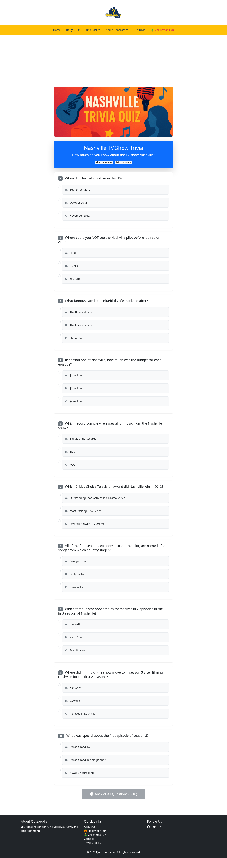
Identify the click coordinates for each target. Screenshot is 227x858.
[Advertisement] (113, 59)
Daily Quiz (73, 30)
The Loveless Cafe (78, 325)
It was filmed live (78, 747)
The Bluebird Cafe (78, 312)
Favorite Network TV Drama (85, 524)
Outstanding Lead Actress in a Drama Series (95, 498)
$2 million (73, 388)
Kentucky (73, 687)
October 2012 (76, 202)
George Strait (76, 561)
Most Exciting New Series (83, 511)
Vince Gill (73, 624)
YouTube (72, 279)
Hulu (70, 253)
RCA (70, 464)
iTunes (71, 266)
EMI (70, 451)
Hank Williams (76, 587)
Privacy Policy (92, 843)
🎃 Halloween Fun (95, 831)
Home (57, 30)
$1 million (73, 375)
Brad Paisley (75, 650)
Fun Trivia (139, 30)
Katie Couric (75, 637)
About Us (90, 827)
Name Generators (117, 30)
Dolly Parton (75, 574)
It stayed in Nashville (80, 713)
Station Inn (74, 338)
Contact (89, 839)
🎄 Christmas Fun (162, 30)
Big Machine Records (80, 438)
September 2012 (77, 189)
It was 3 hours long (79, 773)
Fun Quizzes (92, 30)
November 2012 (77, 215)
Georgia (72, 700)
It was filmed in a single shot (85, 760)
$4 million (73, 401)
